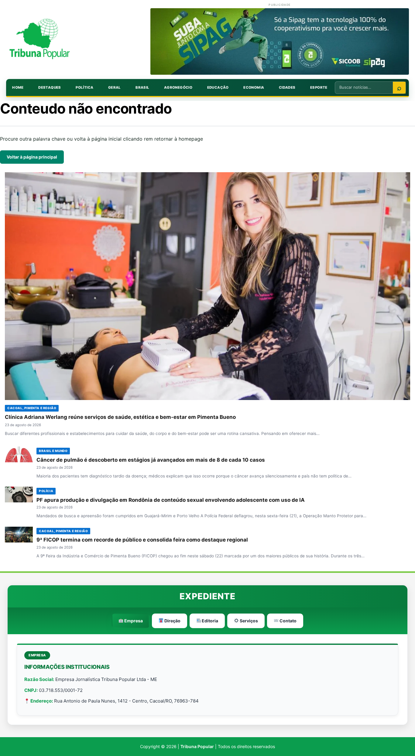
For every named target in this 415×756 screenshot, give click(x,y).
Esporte (319, 87)
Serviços (248, 620)
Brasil (142, 87)
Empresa (133, 620)
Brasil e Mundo (53, 451)
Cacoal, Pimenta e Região (31, 408)
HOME (18, 87)
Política (84, 87)
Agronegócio (178, 87)
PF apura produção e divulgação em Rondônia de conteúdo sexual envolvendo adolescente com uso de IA (170, 500)
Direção (171, 620)
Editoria (209, 620)
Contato (288, 620)
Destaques (49, 87)
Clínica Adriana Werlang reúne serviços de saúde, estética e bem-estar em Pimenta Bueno (120, 417)
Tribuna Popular (197, 746)
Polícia (46, 491)
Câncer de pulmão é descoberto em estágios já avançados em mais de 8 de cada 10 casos (150, 460)
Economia (253, 87)
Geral (114, 87)
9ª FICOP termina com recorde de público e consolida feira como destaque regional (142, 540)
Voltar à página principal (32, 156)
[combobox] (364, 87)
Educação (218, 87)
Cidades (287, 87)
